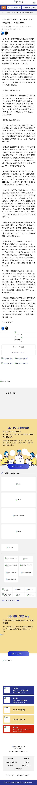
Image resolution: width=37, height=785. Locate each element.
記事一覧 (10, 12)
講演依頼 (26, 759)
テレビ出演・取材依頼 (11, 762)
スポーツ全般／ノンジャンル (12, 29)
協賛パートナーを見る (8, 600)
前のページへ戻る (18, 347)
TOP (3, 8)
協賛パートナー (26, 765)
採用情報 (10, 765)
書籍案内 (10, 759)
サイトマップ (10, 775)
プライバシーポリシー (24, 775)
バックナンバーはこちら (18, 353)
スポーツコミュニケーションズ (24, 26)
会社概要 (26, 762)
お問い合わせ (18, 768)
